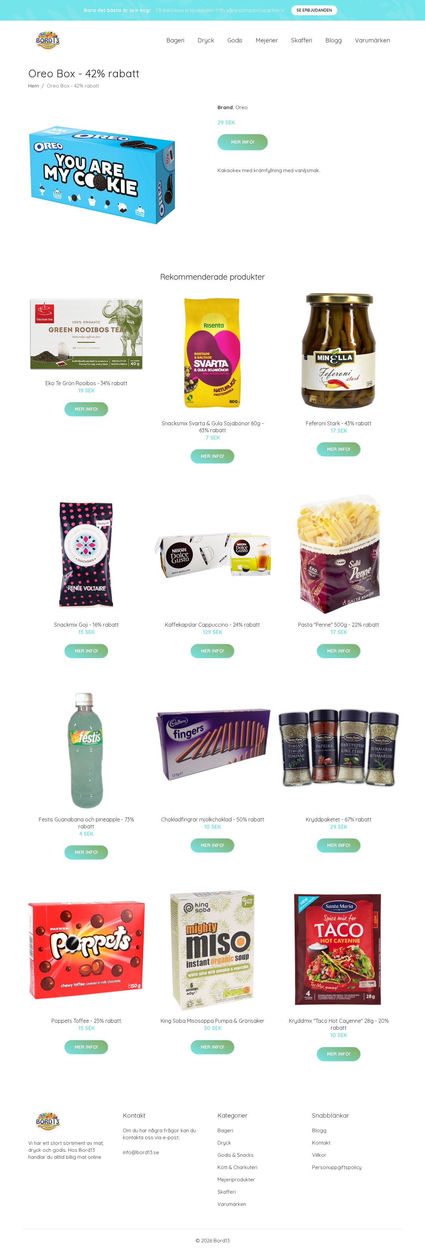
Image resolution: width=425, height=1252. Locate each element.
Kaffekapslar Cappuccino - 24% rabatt (212, 624)
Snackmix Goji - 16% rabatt (86, 624)
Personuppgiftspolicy (337, 1167)
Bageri (175, 40)
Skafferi (301, 40)
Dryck (206, 40)
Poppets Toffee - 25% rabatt (86, 1020)
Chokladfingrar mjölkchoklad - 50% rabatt (212, 819)
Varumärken (372, 40)
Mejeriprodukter (236, 1179)
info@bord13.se (141, 1152)
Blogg (333, 40)
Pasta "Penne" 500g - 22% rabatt (338, 624)
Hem (33, 86)
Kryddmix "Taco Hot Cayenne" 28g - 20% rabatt (339, 1024)
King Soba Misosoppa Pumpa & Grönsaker (212, 1020)
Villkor (319, 1155)
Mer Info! (242, 142)
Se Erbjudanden (314, 10)
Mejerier (267, 40)
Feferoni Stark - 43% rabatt (339, 423)
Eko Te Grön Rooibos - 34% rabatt (86, 383)
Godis (234, 40)
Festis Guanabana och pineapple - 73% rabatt (86, 823)
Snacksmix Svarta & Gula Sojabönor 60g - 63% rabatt (213, 427)
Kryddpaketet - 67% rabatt (339, 819)
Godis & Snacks (235, 1155)
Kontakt (321, 1143)
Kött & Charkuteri (237, 1167)
